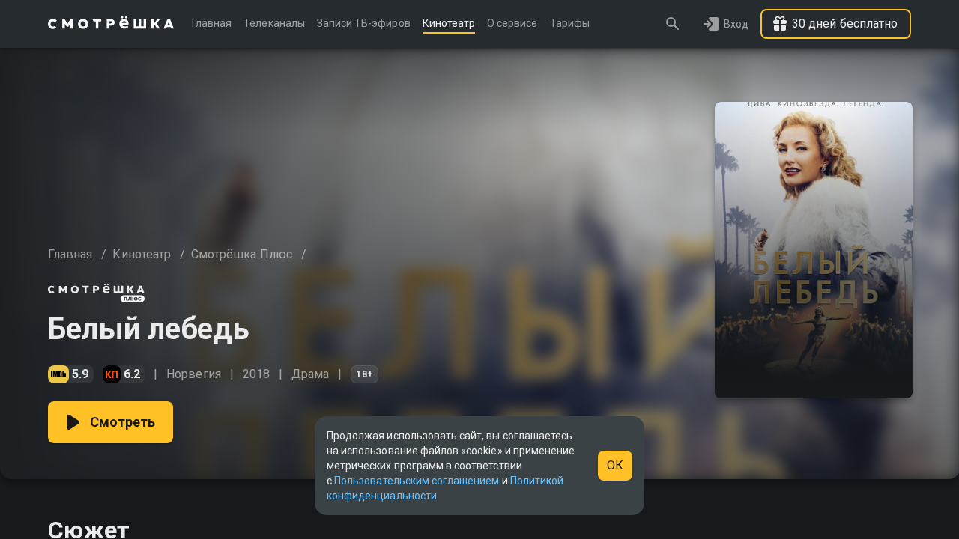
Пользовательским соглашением (416, 481)
